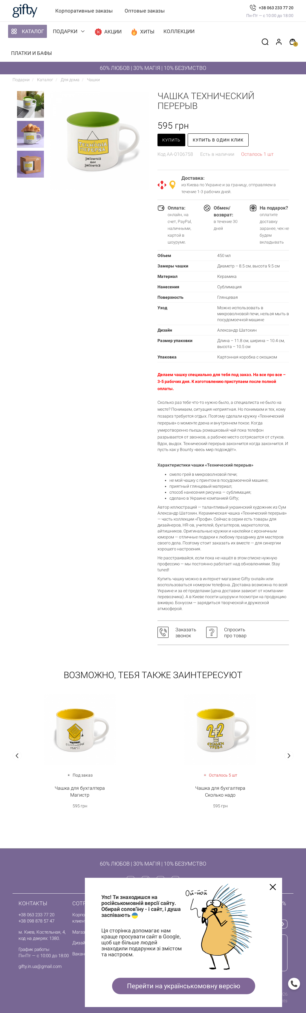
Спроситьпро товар (235, 632)
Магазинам (84, 932)
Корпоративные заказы (84, 11)
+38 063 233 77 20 (276, 7)
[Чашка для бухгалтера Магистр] (80, 729)
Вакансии (82, 954)
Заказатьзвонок (185, 632)
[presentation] (17, 755)
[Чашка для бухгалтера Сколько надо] (220, 729)
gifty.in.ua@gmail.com (40, 966)
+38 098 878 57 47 (36, 921)
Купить (171, 140)
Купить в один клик (218, 140)
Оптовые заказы (145, 11)
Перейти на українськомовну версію (183, 986)
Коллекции (179, 31)
